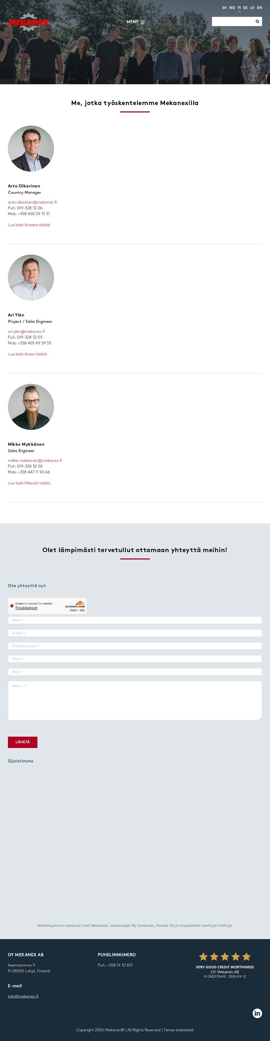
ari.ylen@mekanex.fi (26, 332)
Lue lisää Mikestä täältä (29, 483)
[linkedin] (257, 1013)
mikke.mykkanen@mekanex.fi (35, 461)
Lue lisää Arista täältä (27, 354)
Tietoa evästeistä (178, 1030)
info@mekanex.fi (23, 996)
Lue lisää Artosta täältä (29, 225)
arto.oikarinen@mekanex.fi (32, 202)
